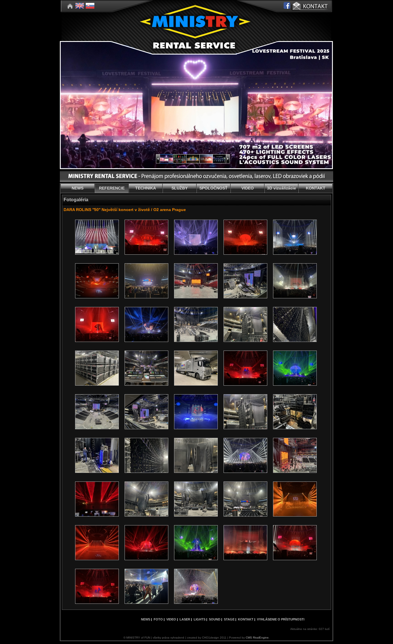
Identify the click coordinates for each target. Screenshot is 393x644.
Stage (229, 619)
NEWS (77, 188)
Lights (199, 619)
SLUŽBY (179, 188)
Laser (185, 619)
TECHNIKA (145, 188)
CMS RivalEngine (257, 637)
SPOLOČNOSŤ (213, 188)
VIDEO (247, 188)
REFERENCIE (112, 188)
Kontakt (245, 619)
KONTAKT (315, 188)
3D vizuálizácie (281, 188)
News (145, 619)
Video (171, 619)
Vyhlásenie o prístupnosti (280, 619)
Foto (158, 619)
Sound (214, 619)
